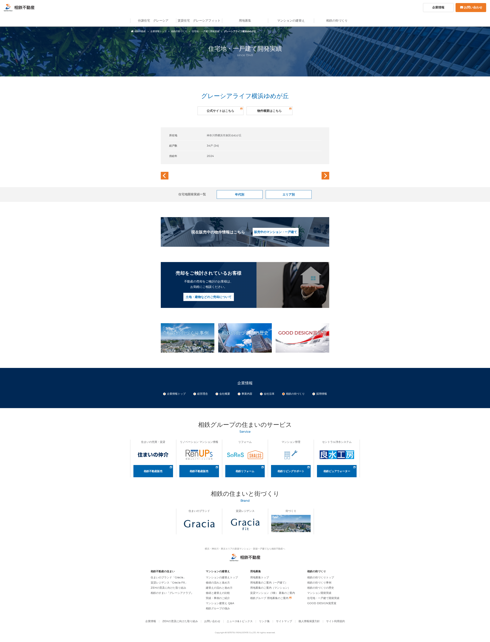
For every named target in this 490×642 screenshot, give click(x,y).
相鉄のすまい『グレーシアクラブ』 (172, 593)
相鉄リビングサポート (291, 471)
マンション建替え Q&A (220, 603)
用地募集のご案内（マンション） (270, 587)
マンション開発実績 (319, 593)
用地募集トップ (259, 577)
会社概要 (224, 393)
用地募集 (245, 20)
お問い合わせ (473, 7)
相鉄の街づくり (337, 20)
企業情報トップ (158, 31)
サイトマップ (284, 621)
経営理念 (202, 393)
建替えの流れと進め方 (219, 587)
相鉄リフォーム (245, 471)
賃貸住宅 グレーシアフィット (199, 20)
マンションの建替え (291, 20)
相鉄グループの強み (218, 608)
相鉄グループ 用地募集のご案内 (269, 598)
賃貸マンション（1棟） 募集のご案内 (272, 593)
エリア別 (289, 194)
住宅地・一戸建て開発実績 (205, 31)
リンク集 (264, 621)
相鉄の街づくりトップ (320, 577)
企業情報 (438, 7)
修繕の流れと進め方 (218, 582)
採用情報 (321, 393)
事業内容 (247, 393)
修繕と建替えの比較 (218, 593)
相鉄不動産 (140, 31)
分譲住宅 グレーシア (153, 20)
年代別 (239, 194)
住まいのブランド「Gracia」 (168, 577)
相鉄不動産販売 (153, 471)
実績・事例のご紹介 (218, 598)
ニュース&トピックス (240, 621)
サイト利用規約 (335, 621)
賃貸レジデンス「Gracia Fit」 (169, 582)
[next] (325, 175)
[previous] (164, 175)
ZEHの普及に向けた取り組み (168, 587)
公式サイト (220, 111)
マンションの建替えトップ (222, 577)
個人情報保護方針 (309, 621)
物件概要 (269, 111)
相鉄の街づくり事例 (319, 582)
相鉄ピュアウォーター (336, 471)
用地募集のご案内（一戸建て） (269, 582)
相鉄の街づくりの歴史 (320, 587)
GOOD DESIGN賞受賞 (321, 603)
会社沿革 (269, 393)
